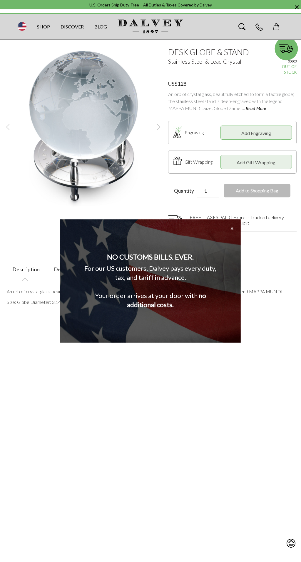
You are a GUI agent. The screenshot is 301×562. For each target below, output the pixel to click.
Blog (100, 26)
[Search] (242, 27)
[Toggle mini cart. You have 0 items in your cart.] (276, 27)
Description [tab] (26, 269)
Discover (72, 26)
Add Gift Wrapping (256, 162)
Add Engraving (256, 133)
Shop (43, 26)
